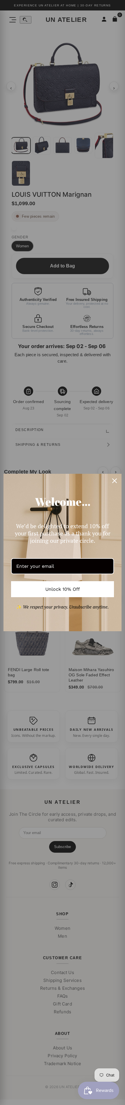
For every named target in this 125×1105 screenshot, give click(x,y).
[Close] (115, 481)
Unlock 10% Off (62, 589)
